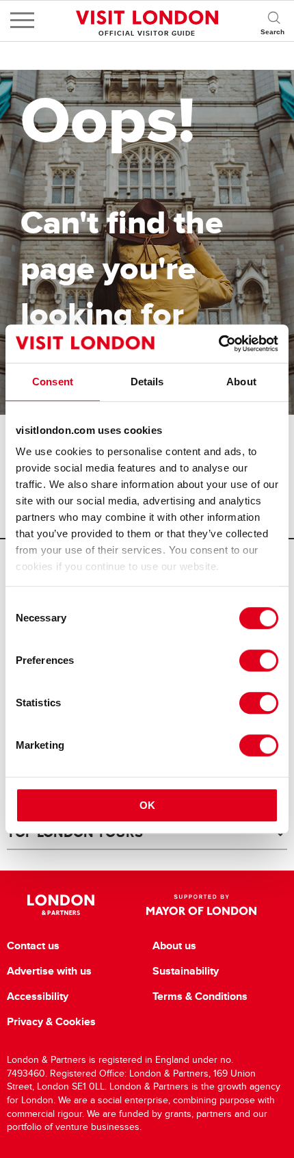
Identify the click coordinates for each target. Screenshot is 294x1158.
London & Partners (61, 905)
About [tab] (241, 381)
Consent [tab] (52, 381)
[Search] (273, 20)
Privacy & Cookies (51, 1022)
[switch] (258, 660)
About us (174, 946)
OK (147, 805)
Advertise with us (49, 971)
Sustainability (185, 971)
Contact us (33, 946)
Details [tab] (147, 381)
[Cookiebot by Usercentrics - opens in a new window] (218, 343)
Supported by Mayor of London (201, 905)
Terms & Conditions (200, 996)
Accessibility (37, 996)
